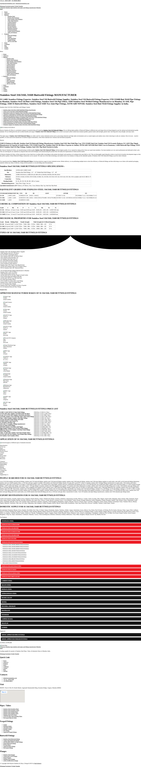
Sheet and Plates (11, 80)
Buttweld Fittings (11, 77)
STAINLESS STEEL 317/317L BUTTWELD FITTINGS (14, 552)
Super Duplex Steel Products (14, 61)
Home (4, 54)
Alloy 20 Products (12, 32)
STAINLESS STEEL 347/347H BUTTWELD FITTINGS (14, 556)
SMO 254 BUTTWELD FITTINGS (10, 563)
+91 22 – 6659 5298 (5, 0)
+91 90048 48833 (16, 0)
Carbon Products (11, 64)
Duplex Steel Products (12, 60)
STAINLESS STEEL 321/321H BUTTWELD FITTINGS (14, 554)
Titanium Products (11, 72)
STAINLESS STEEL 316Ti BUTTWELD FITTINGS (14, 550)
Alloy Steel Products (12, 63)
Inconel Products (11, 69)
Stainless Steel (10, 58)
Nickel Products (11, 66)
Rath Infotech (37, 763)
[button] (70, 51)
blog (4, 88)
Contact (6, 48)
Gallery (5, 89)
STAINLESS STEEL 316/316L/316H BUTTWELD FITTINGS (16, 548)
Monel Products (11, 67)
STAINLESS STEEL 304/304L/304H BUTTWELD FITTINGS (16, 544)
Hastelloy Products (11, 70)
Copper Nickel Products (13, 73)
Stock (4, 85)
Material (6, 15)
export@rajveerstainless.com (7, 3)
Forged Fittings (10, 82)
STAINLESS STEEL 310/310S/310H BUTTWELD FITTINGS (16, 546)
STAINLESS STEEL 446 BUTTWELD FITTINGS (13, 561)
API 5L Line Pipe (12, 41)
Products (5, 76)
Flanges (9, 79)
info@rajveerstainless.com (22, 3)
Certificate (6, 86)
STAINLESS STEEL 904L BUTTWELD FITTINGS (14, 558)
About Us (5, 55)
